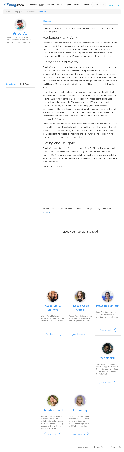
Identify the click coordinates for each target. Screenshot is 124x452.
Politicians (77, 4)
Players (68, 4)
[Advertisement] (20, 66)
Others (87, 4)
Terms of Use (82, 447)
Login (110, 5)
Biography (18, 12)
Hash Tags (24, 84)
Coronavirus (36, 4)
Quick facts (11, 84)
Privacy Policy (99, 447)
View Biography (51, 334)
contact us (46, 212)
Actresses (50, 4)
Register (117, 5)
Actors (59, 4)
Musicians (30, 12)
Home (7, 12)
